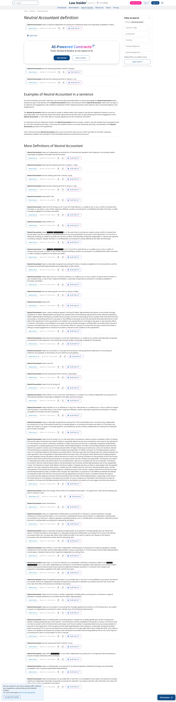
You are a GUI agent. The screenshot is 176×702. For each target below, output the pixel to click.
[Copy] (63, 28)
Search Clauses (87, 7)
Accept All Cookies (12, 697)
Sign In (146, 3)
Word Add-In (74, 7)
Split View (33, 35)
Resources (99, 7)
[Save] (59, 28)
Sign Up (155, 3)
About (108, 7)
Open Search (137, 62)
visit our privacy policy (27, 692)
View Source (33, 28)
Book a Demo (135, 3)
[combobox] (25, 3)
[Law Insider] (88, 3)
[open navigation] (162, 3)
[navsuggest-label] (25, 3)
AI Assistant (61, 7)
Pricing (116, 7)
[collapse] (148, 28)
